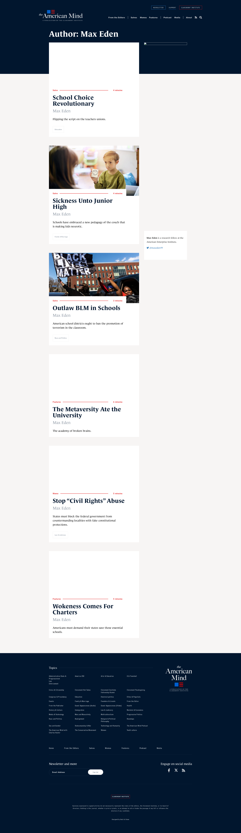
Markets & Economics (135, 710)
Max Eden (62, 111)
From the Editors (116, 17)
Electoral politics (107, 697)
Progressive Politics (134, 714)
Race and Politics (61, 338)
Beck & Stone (124, 819)
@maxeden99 (156, 248)
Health (129, 706)
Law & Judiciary (60, 535)
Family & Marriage (61, 237)
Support (172, 7)
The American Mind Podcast (137, 726)
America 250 (79, 676)
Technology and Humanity (110, 726)
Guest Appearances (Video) (111, 706)
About (189, 17)
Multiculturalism (107, 714)
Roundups (130, 719)
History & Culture (55, 710)
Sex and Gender (55, 726)
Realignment (79, 719)
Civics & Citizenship (56, 690)
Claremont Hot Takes (83, 690)
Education (58, 129)
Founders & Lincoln (108, 701)
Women (103, 730)
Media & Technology (56, 714)
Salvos (134, 17)
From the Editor (133, 701)
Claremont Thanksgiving (136, 690)
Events (51, 701)
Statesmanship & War (83, 726)
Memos (143, 17)
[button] (200, 17)
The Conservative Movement (85, 730)
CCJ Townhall (132, 676)
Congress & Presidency (58, 697)
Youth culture (132, 730)
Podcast (167, 17)
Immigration (79, 710)
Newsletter (158, 7)
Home (51, 748)
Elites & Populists (134, 697)
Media (177, 17)
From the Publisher (56, 706)
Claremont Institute (190, 7)
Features (153, 17)
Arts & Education (107, 676)
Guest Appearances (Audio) (85, 706)
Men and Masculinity (83, 714)
